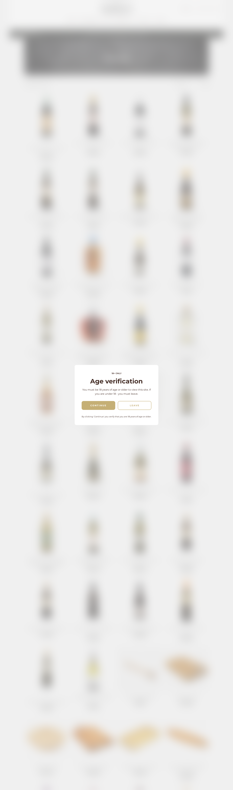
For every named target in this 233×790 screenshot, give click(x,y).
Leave (134, 405)
